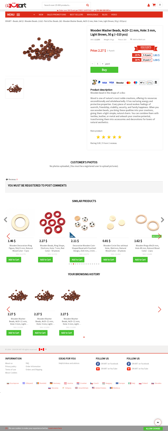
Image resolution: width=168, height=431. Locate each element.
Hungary (109, 383)
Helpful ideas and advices (69, 363)
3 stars (109, 137)
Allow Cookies (153, 428)
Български (14, 383)
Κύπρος (68, 388)
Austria (70, 383)
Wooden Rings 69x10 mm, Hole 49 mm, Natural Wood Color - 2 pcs (147, 248)
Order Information (33, 366)
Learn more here (55, 428)
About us (9, 363)
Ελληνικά (29, 383)
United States (100, 388)
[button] (69, 263)
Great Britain (83, 388)
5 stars (119, 137)
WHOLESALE (92, 14)
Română (43, 383)
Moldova (116, 388)
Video (114, 14)
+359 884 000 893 (102, 10)
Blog (104, 14)
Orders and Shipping (34, 369)
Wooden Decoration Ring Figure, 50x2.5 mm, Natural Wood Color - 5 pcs (21, 248)
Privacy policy (10, 366)
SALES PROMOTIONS (56, 14)
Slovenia (55, 388)
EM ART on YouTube (109, 368)
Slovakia (158, 383)
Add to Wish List (139, 39)
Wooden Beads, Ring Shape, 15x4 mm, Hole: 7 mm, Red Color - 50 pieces (52, 248)
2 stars (103, 137)
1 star (98, 137)
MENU (11, 14)
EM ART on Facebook (109, 363)
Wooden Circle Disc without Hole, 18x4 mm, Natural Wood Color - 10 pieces (115, 248)
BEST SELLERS (76, 14)
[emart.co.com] (15, 5)
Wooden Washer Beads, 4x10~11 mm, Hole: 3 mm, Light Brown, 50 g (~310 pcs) (18, 321)
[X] (6, 428)
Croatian (83, 383)
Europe (122, 383)
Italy (133, 383)
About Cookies (11, 372)
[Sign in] (149, 5)
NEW (41, 14)
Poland (145, 383)
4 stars (114, 137)
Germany (56, 383)
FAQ (27, 363)
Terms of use (10, 369)
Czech (96, 383)
